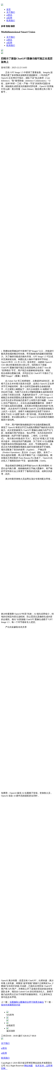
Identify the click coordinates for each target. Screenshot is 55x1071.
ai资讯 (9, 15)
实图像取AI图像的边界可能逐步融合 (27, 1002)
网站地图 (28, 1066)
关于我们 (10, 12)
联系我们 (10, 20)
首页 (8, 9)
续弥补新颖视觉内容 (10, 1005)
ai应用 (9, 18)
